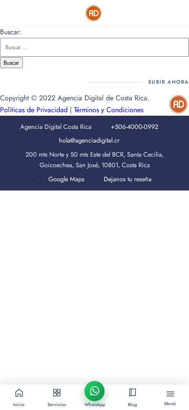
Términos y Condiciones (108, 110)
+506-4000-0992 (134, 126)
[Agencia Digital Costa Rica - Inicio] (94, 13)
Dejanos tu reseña (128, 179)
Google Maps (66, 179)
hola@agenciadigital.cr (89, 140)
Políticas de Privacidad (34, 110)
